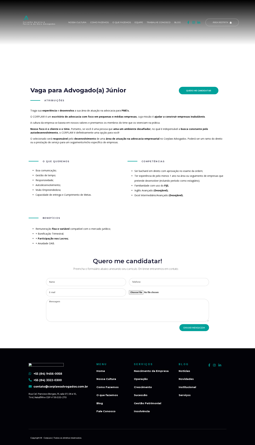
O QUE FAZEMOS (121, 22)
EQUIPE (139, 22)
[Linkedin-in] (199, 22)
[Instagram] (193, 22)
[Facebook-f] (188, 22)
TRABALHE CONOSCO (159, 22)
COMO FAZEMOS (99, 22)
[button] (222, 22)
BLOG (177, 22)
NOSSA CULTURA (77, 22)
